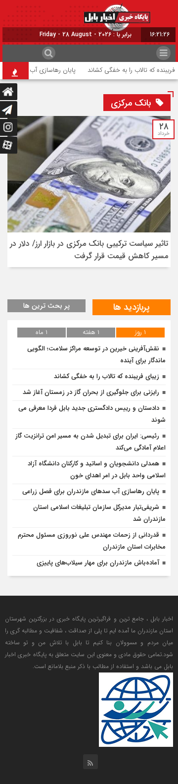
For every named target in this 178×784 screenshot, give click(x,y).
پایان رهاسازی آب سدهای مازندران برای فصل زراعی (90, 491)
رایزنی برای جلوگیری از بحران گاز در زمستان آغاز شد (91, 392)
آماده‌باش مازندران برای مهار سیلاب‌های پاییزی (98, 563)
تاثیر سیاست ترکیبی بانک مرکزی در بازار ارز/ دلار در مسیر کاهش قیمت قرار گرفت (89, 249)
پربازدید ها (131, 307)
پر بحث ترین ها (46, 305)
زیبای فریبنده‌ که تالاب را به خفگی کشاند (106, 376)
